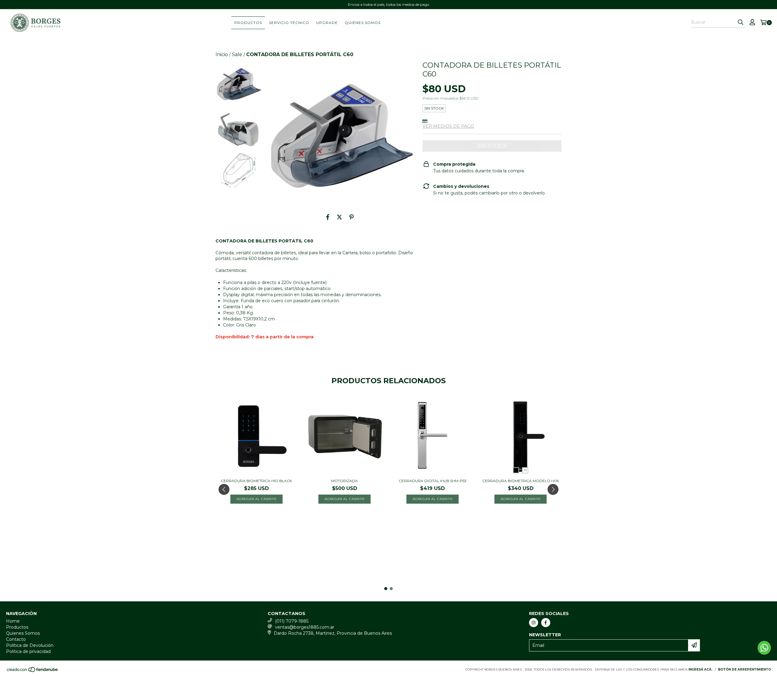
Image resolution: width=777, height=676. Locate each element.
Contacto (16, 639)
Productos (248, 22)
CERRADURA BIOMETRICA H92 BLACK (256, 480)
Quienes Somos (23, 633)
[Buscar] (740, 22)
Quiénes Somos (363, 22)
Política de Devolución (29, 645)
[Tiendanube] (32, 671)
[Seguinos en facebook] (545, 622)
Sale (237, 54)
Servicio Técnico (289, 22)
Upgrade (327, 22)
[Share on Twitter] (339, 217)
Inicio (221, 54)
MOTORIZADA (344, 480)
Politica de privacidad (28, 651)
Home (13, 621)
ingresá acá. (700, 669)
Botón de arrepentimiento (744, 669)
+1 (525, 470)
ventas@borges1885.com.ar (304, 627)
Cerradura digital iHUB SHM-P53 (433, 480)
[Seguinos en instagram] (533, 622)
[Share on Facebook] (327, 217)
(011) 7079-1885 (291, 621)
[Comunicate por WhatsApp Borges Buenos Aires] (764, 648)
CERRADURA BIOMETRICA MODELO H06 (520, 480)
